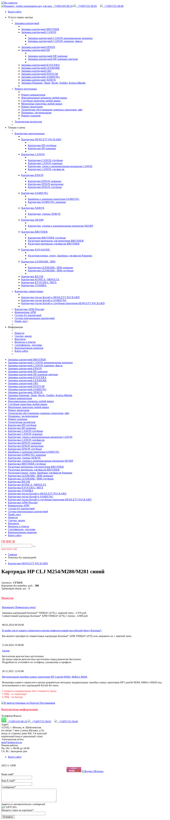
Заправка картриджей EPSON (38, 47)
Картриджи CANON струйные (45, 160)
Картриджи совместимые (29, 291)
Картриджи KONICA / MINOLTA (40, 279)
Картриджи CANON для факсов (46, 169)
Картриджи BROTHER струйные (47, 237)
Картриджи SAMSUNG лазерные (47, 202)
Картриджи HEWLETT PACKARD (41, 139)
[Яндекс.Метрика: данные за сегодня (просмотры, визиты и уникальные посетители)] (92, 771)
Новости (19, 333)
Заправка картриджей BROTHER (40, 29)
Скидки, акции (23, 336)
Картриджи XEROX (32, 208)
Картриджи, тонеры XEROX (44, 213)
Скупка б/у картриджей (28, 315)
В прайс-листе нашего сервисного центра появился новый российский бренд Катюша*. (52, 630)
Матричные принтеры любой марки (41, 103)
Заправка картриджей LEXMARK (40, 68)
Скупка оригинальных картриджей (35, 318)
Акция (5, 650)
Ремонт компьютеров (33, 94)
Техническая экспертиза (28, 121)
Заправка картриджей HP (35, 50)
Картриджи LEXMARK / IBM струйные (51, 270)
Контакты (20, 339)
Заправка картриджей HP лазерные (48, 56)
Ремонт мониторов (32, 106)
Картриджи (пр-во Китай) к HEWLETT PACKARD (50, 297)
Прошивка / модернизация (36, 112)
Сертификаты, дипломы (28, 345)
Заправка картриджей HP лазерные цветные (53, 59)
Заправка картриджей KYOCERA (40, 65)
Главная (12, 554)
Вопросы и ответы (25, 342)
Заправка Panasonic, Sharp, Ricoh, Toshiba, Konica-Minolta (53, 82)
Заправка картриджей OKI (36, 71)
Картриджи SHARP (32, 219)
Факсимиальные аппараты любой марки (44, 97)
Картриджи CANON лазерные (45, 163)
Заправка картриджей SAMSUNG (40, 76)
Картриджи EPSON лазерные (44, 181)
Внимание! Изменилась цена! (19, 607)
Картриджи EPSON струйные (45, 187)
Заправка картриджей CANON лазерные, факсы (55, 41)
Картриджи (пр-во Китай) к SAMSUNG (44, 300)
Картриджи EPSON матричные (45, 184)
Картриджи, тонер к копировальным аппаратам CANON (60, 166)
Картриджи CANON (33, 154)
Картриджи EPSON (32, 175)
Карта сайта (14, 11)
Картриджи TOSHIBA (34, 285)
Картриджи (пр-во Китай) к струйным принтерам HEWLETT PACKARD (63, 303)
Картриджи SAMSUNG (34, 193)
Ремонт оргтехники (26, 88)
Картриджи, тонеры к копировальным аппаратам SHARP (60, 225)
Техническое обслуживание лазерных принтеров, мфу (52, 109)
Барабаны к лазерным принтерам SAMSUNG (53, 199)
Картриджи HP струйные (42, 145)
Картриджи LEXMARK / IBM (38, 261)
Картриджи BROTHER (34, 231)
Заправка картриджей (27, 23)
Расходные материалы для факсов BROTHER (54, 243)
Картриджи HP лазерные (42, 148)
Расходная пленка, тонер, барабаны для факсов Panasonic (60, 255)
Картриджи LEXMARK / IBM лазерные (50, 267)
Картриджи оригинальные (30, 133)
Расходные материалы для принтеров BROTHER (56, 240)
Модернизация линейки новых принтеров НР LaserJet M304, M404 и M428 (44, 676)
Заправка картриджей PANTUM (39, 73)
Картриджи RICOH (32, 276)
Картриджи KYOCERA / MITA (39, 282)
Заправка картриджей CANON (38, 32)
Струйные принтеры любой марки (41, 100)
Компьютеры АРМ (25, 312)
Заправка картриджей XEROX (38, 79)
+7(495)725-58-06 (113, 6)
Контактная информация (19, 709)
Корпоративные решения (29, 348)
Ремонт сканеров (31, 115)
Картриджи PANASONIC (35, 249)
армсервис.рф (9, 548)
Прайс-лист (21, 321)
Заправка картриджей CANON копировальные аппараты (60, 38)
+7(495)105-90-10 (63, 6)
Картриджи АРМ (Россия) (29, 309)
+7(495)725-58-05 (86, 6)
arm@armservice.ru (11, 742)
